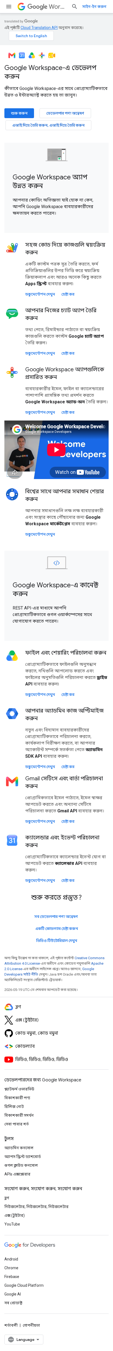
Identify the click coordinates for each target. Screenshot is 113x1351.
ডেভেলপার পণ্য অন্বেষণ (65, 113)
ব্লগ (6, 1198)
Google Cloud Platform (24, 1285)
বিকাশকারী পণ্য (17, 1098)
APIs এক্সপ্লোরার (17, 1174)
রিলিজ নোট (14, 1106)
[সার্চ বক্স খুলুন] (74, 6)
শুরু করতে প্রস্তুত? (56, 897)
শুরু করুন (19, 113)
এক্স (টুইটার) (14, 1215)
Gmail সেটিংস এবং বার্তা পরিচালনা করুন (64, 782)
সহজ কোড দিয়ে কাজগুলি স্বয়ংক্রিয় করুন (65, 248)
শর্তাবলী (11, 1325)
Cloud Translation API (39, 27)
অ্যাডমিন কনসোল (18, 1148)
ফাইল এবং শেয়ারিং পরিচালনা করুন (65, 652)
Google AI (12, 1294)
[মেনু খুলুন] (8, 6)
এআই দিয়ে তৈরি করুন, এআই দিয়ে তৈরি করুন (48, 125)
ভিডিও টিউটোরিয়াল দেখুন (56, 940)
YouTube (12, 1224)
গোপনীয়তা (31, 1325)
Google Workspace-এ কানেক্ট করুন (55, 589)
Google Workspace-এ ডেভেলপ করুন (50, 72)
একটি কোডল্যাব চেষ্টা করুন (56, 928)
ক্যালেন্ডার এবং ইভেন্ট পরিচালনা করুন (62, 841)
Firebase (11, 1276)
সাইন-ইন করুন (94, 6)
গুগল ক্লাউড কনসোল (21, 1165)
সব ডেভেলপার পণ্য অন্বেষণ (56, 916)
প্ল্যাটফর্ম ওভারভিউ (19, 1089)
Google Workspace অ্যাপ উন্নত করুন (50, 181)
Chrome (11, 1268)
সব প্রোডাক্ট (13, 1303)
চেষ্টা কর (67, 294)
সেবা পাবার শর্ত (16, 1124)
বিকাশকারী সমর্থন (19, 1115)
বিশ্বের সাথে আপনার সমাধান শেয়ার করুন (64, 495)
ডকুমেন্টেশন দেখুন (40, 294)
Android (11, 1259)
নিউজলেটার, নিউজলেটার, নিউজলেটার (36, 1206)
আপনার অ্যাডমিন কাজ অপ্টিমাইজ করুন (64, 714)
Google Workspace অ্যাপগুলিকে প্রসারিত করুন (64, 373)
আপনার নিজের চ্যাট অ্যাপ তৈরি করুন (61, 314)
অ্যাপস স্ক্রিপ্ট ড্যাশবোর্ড (22, 1156)
